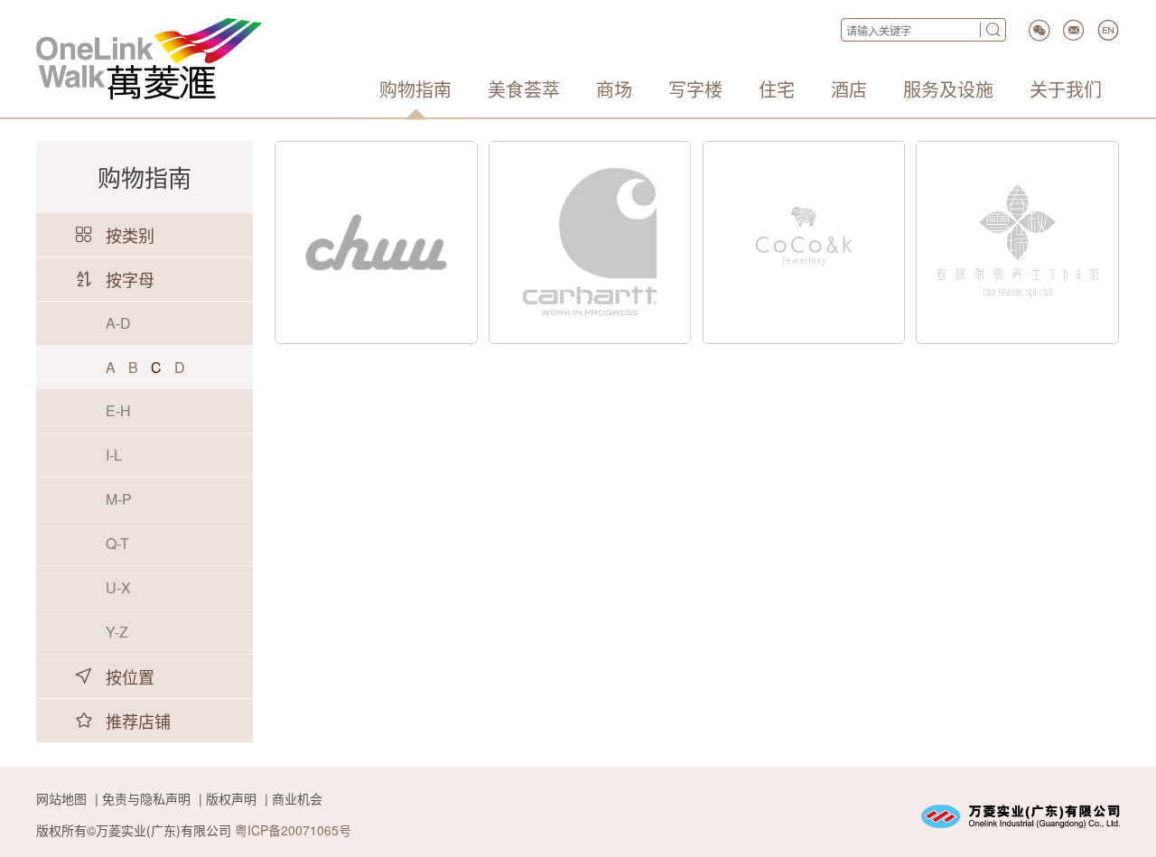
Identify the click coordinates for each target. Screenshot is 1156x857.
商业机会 (297, 798)
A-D (118, 322)
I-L (114, 454)
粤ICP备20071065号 (293, 830)
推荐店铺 (138, 720)
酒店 (849, 89)
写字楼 (695, 89)
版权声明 (231, 798)
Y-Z (117, 631)
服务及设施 (948, 89)
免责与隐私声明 (146, 798)
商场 (614, 89)
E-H (118, 410)
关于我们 (1066, 89)
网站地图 (61, 798)
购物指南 (415, 89)
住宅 (777, 89)
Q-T (117, 543)
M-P (119, 499)
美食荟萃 (524, 89)
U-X (118, 587)
